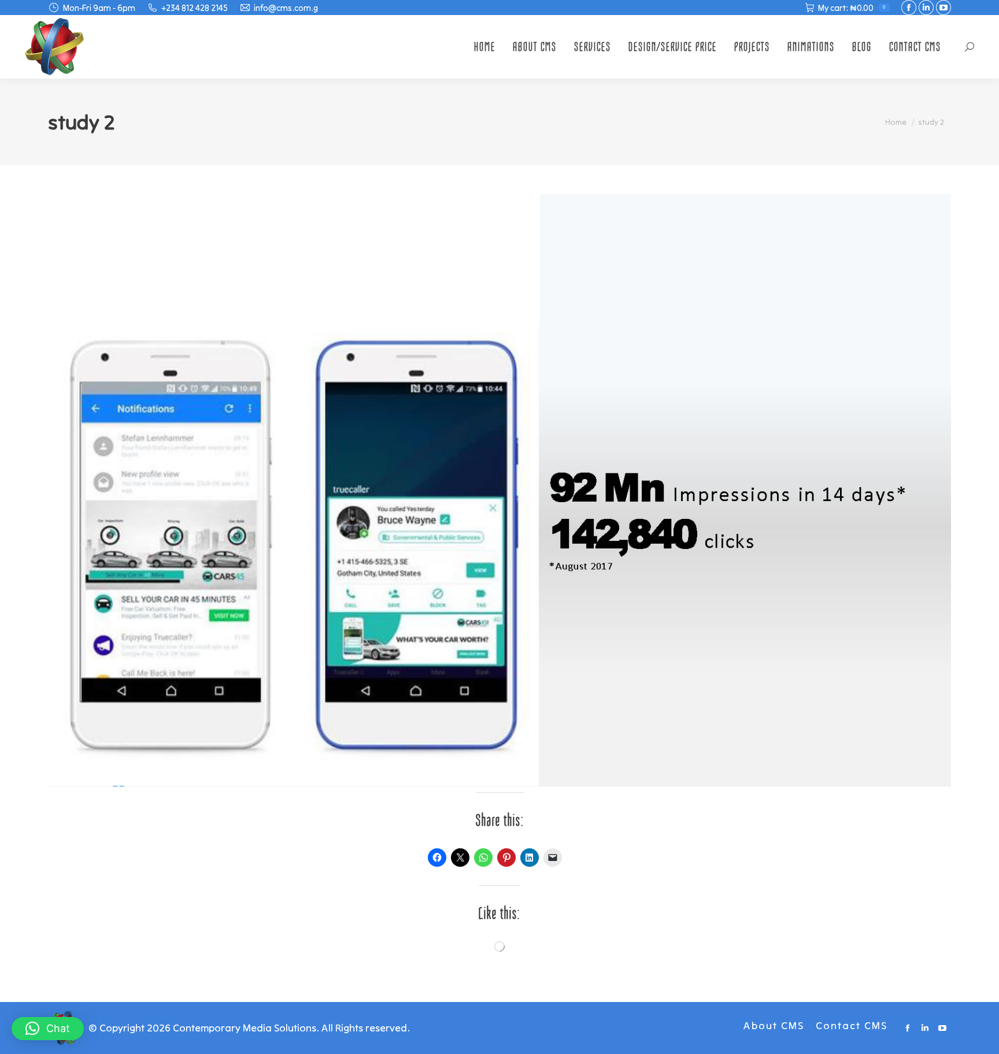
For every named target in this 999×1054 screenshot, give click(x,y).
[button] (48, 1028)
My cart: (852, 7)
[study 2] (499, 490)
